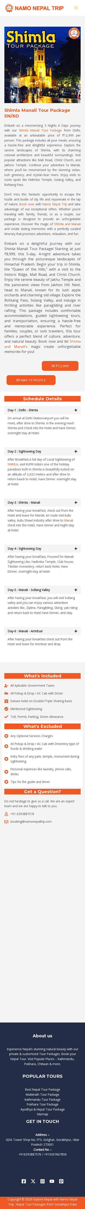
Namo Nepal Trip (54, 204)
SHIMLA (13, 464)
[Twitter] (33, 1181)
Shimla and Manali (67, 224)
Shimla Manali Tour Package (40, 130)
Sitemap (42, 1114)
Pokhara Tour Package (42, 1104)
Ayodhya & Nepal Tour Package (42, 1109)
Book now (26, 204)
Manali (68, 520)
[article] (42, 297)
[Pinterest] (61, 1181)
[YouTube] (51, 1181)
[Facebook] (23, 1181)
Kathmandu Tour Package (43, 1099)
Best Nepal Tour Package (42, 1089)
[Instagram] (42, 1181)
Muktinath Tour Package (42, 1094)
